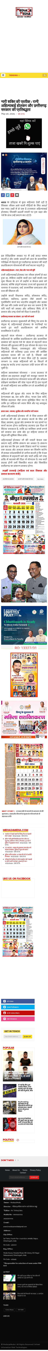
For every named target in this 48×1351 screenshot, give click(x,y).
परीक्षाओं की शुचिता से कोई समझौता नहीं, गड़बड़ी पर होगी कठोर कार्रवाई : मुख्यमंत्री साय (18, 860)
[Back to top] (42, 1346)
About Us (16, 1170)
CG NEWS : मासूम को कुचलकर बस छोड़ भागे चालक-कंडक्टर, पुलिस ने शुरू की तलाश (18, 848)
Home (7, 1170)
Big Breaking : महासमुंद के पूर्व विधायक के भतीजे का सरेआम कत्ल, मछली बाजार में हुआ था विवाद (25, 1106)
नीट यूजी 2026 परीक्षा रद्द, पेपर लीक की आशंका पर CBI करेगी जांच (28, 1276)
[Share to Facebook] (3, 195)
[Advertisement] (24, 45)
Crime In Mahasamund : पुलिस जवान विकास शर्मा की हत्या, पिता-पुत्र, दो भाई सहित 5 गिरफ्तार (17, 1075)
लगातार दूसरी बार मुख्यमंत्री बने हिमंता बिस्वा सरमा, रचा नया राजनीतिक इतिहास (29, 1285)
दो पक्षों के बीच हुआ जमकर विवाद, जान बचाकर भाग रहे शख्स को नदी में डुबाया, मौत (25, 1088)
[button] (3, 75)
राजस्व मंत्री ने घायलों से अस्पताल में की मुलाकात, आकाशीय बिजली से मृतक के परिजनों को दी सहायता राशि (23, 814)
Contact (23, 1172)
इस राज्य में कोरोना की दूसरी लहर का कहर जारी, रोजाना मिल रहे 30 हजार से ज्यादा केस (25, 1121)
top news (40, 479)
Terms (24, 1170)
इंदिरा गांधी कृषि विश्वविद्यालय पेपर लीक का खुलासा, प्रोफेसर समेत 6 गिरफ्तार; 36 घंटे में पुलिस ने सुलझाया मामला (17, 840)
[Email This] (17, 195)
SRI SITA (21, 114)
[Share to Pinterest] (12, 195)
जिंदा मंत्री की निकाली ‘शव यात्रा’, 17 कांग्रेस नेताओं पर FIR (30, 1294)
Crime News (9, 1310)
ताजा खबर (21, 1310)
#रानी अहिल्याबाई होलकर (25, 479)
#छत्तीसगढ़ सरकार (8, 479)
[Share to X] (7, 195)
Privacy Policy (35, 1170)
